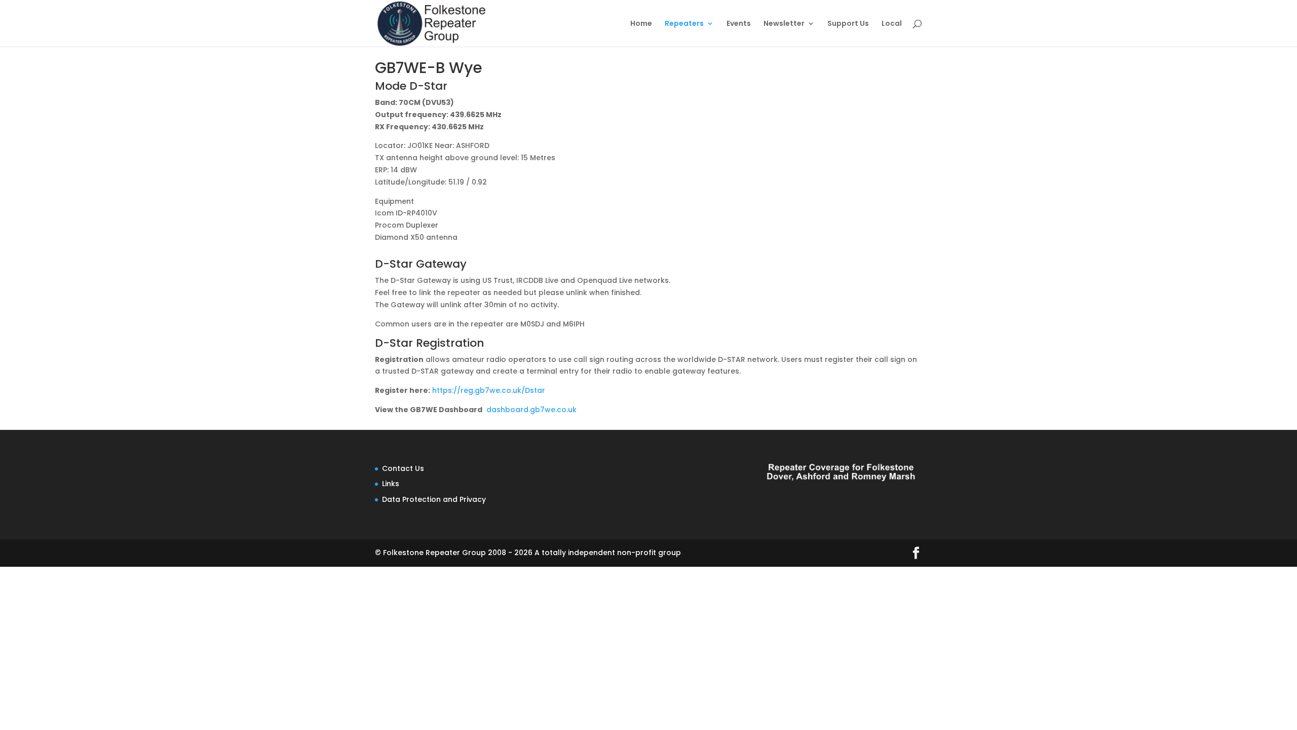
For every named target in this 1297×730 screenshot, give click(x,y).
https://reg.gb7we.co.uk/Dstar (488, 390)
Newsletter (784, 24)
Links (390, 484)
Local (892, 24)
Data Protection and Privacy (434, 499)
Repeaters (684, 24)
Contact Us (403, 468)
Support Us (848, 24)
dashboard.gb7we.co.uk (531, 410)
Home (641, 24)
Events (739, 24)
